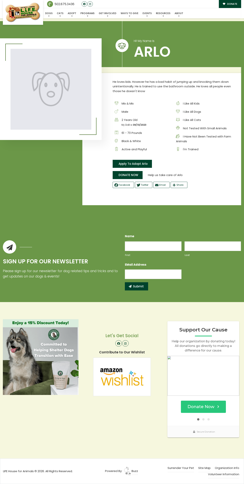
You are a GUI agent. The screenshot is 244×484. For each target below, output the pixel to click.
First (127, 255)
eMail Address (135, 265)
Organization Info (227, 468)
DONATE (232, 4)
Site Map (204, 468)
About (179, 13)
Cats (60, 13)
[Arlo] (51, 89)
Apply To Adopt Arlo (133, 164)
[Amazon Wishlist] (122, 377)
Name (129, 236)
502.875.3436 (64, 4)
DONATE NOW (128, 175)
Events (147, 13)
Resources (163, 13)
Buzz (134, 471)
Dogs (49, 13)
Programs (87, 13)
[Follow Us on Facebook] (84, 4)
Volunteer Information (223, 474)
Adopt (72, 13)
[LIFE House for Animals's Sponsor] (41, 357)
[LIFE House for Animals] (23, 12)
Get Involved (107, 13)
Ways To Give (129, 13)
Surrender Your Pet (181, 468)
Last (187, 255)
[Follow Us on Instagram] (90, 4)
